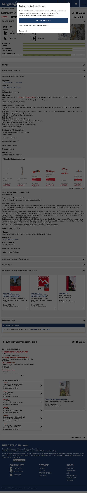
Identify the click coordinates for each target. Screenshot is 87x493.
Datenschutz (23, 31)
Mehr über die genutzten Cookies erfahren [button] (33, 25)
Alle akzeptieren (43, 21)
